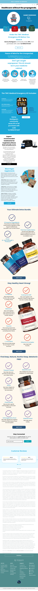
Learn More (26, 117)
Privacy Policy (10, 550)
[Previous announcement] (0, 1)
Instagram (32, 565)
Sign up (27, 441)
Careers (2, 572)
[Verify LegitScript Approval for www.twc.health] (19, 583)
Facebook (32, 568)
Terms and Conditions (20, 550)
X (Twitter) (32, 566)
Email (31, 573)
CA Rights (22, 577)
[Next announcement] (37, 1)
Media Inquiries (32, 575)
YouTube (32, 571)
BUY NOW (9, 164)
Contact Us (22, 565)
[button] (36, 4)
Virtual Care (12, 568)
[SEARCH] (33, 4)
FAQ (20, 570)
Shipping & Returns (24, 568)
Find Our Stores (23, 566)
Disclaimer (19, 555)
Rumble (32, 570)
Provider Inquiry (4, 565)
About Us (12, 565)
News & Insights (13, 566)
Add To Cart (19, 277)
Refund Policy (22, 576)
